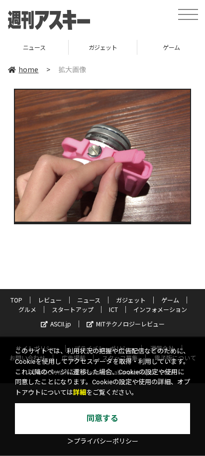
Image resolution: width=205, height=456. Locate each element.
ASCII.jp (60, 323)
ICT (113, 309)
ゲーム (136, 47)
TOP (16, 300)
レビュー (50, 300)
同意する (102, 418)
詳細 (79, 392)
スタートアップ (73, 309)
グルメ (27, 309)
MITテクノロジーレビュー (130, 323)
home (28, 69)
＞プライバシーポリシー (102, 441)
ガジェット (67, 47)
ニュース (89, 300)
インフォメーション (160, 309)
